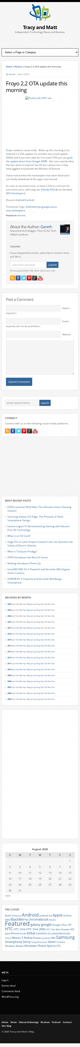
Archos (67, 915)
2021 (9, 622)
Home (9, 66)
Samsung (65, 937)
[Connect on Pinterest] (29, 277)
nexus (8, 938)
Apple (58, 915)
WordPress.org (10, 996)
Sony (27, 941)
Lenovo (41, 933)
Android (30, 206)
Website (66, 334)
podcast (46, 938)
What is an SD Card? (18, 536)
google (46, 206)
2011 (9, 663)
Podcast (56, 1022)
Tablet (52, 942)
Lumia (54, 933)
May (29, 604)
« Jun (7, 895)
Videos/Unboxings (29, 1022)
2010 (9, 669)
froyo (38, 206)
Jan (14, 628)
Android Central (24, 200)
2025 (9, 604)
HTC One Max (53, 929)
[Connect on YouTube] (40, 277)
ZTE (58, 946)
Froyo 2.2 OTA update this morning (36, 87)
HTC (9, 928)
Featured (17, 923)
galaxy (35, 924)
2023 (9, 610)
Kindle (23, 933)
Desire (52, 919)
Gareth (12, 74)
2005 (9, 699)
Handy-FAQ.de (50, 189)
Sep (42, 633)
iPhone (14, 933)
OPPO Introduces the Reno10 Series (27, 557)
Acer (8, 915)
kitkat (31, 933)
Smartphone (13, 942)
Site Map (6, 1025)
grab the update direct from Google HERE (39, 159)
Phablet (37, 937)
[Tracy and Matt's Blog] (40, 20)
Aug (38, 610)
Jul (35, 610)
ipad (7, 933)
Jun (32, 604)
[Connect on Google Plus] (34, 277)
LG (48, 933)
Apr (24, 610)
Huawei (65, 929)
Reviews (45, 1022)
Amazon (16, 915)
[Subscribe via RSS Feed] (12, 277)
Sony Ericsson (39, 942)
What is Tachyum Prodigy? (22, 551)
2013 (9, 651)
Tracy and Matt (40, 27)
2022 (9, 616)
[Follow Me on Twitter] (23, 277)
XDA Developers (15, 193)
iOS (72, 929)
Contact (67, 1022)
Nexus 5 (17, 938)
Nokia (28, 938)
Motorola (64, 933)
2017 (9, 628)
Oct (45, 610)
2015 (9, 639)
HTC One (20, 929)
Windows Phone (35, 946)
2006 (9, 693)
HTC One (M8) (35, 929)
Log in (5, 980)
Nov (49, 610)
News (13, 1022)
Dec (53, 633)
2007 (9, 687)
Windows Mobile (14, 945)
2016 (9, 633)
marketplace (18, 210)
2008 (9, 681)
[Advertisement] (40, 41)
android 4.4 (45, 915)
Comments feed (11, 991)
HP (69, 925)
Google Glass (59, 925)
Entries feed (8, 985)
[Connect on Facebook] (18, 277)
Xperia (51, 946)
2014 (9, 645)
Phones (18, 66)
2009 (9, 675)
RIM (53, 937)
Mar (21, 628)
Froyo (9, 150)
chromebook (38, 919)
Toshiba (60, 942)
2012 (9, 657)
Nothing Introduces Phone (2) (24, 563)
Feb (17, 628)
